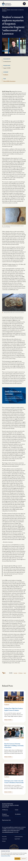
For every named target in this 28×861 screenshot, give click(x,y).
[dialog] (14, 855)
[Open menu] (24, 3)
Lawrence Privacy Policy (5, 855)
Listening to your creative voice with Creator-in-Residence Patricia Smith (14, 781)
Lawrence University (7, 804)
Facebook (15, 673)
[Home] (2, 8)
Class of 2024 (6, 81)
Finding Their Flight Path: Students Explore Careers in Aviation (13, 709)
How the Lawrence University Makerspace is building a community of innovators (14, 745)
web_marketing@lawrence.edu (7, 832)
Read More (8, 720)
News (5, 8)
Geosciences (12, 81)
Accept (17, 858)
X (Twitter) (20, 673)
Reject (24, 858)
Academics (5, 74)
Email (25, 673)
